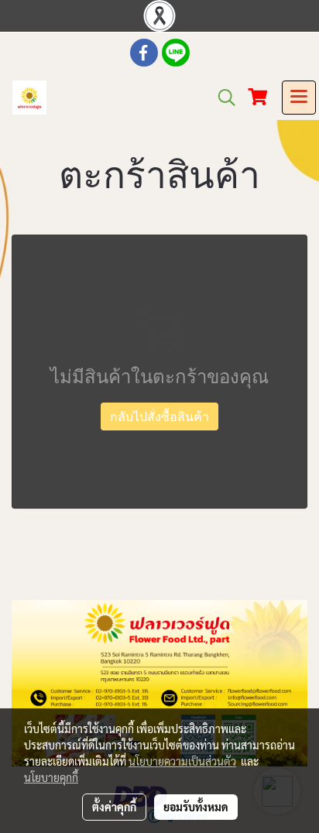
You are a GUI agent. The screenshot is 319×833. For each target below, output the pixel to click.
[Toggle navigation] (299, 98)
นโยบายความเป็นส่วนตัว (182, 761)
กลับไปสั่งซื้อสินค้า (159, 416)
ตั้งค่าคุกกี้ (114, 807)
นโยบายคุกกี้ (51, 777)
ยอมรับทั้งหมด (195, 807)
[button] (221, 97)
